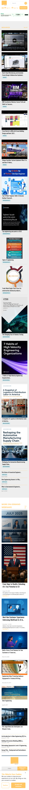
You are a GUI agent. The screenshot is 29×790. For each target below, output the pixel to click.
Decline (5, 785)
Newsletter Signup (22, 768)
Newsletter (23, 8)
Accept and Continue (18, 785)
